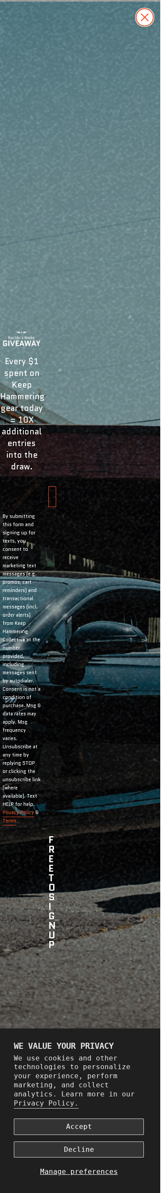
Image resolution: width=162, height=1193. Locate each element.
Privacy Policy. (46, 1103)
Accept (79, 1126)
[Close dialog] (138, 17)
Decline (79, 1149)
